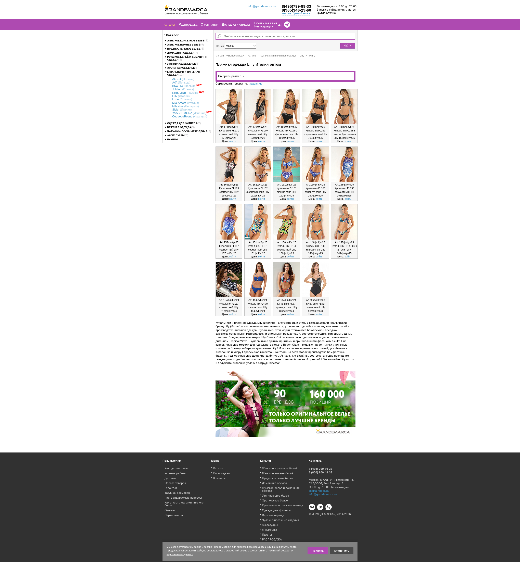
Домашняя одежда (180, 52)
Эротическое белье (181, 67)
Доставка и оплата (236, 24)
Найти (347, 45)
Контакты (219, 478)
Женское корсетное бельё (185, 40)
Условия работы (175, 473)
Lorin (182, 99)
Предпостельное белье (183, 48)
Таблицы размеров (177, 492)
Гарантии (171, 487)
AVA (181, 82)
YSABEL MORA (189, 113)
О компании (210, 24)
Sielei (182, 109)
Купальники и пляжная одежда (278, 55)
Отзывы (170, 510)
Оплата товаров (175, 483)
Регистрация (263, 26)
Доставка (171, 478)
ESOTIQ (184, 85)
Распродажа (188, 24)
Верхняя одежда (179, 127)
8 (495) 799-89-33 (320, 468)
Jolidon (183, 89)
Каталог (170, 24)
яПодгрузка (269, 529)
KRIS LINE (185, 92)
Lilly (181, 96)
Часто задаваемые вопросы (183, 497)
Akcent (183, 79)
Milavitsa (185, 106)
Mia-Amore (185, 102)
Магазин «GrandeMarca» (230, 55)
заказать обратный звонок (296, 13)
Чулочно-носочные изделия (187, 131)
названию (255, 83)
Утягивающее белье (181, 63)
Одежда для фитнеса (182, 123)
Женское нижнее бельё (183, 44)
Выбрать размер (229, 76)
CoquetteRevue (189, 116)
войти (232, 141)
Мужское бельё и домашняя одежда (281, 489)
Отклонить (341, 550)
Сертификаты (174, 515)
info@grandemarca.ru (262, 6)
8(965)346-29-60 (296, 10)
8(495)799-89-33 (296, 6)
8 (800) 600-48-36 (320, 472)
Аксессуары (176, 135)
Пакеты (172, 139)
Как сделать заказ (176, 468)
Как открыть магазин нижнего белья (184, 504)
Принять (318, 550)
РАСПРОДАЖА (272, 539)
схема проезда (319, 490)
